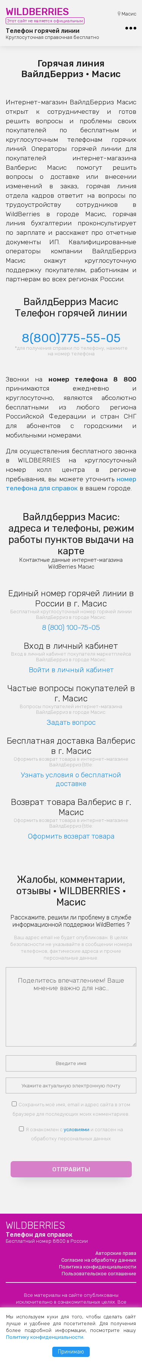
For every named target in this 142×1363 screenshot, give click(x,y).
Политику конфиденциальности (44, 1337)
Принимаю (71, 1352)
